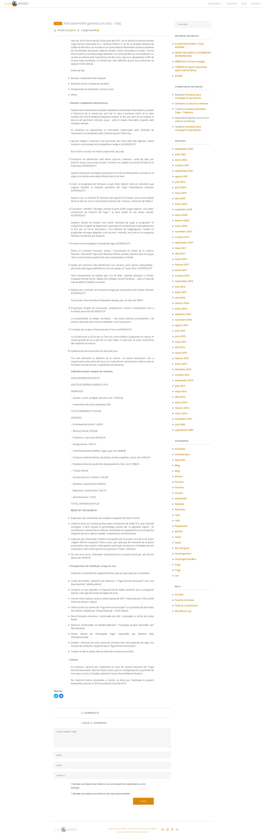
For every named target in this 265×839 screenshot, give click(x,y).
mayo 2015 (180, 341)
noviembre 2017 (183, 231)
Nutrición (180, 509)
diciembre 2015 (183, 314)
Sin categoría (182, 548)
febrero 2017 (182, 264)
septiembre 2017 (184, 242)
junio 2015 (180, 336)
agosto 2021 (181, 176)
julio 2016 (180, 286)
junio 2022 (180, 154)
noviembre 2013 (183, 418)
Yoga (177, 564)
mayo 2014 (180, 391)
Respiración (181, 526)
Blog (244, 4)
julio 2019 (180, 181)
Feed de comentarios (186, 605)
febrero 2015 (182, 358)
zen (177, 575)
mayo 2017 (180, 248)
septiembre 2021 (184, 170)
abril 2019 (180, 198)
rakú (177, 515)
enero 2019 (181, 203)
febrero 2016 (182, 303)
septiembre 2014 (184, 380)
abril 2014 (180, 396)
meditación (181, 498)
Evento (179, 476)
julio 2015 (180, 330)
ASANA (178, 75)
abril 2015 (180, 347)
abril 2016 (180, 297)
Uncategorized (183, 553)
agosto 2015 (181, 325)
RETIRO (179, 531)
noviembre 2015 (183, 319)
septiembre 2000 (184, 429)
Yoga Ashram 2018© (117, 828)
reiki (177, 520)
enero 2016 (181, 308)
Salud (178, 537)
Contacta (256, 4)
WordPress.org (183, 611)
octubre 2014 (182, 374)
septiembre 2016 (184, 281)
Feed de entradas (184, 600)
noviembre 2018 (183, 209)
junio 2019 (180, 187)
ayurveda (180, 459)
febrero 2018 (182, 220)
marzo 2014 (181, 402)
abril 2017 (180, 253)
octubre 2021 (182, 165)
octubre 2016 (182, 275)
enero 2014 (181, 413)
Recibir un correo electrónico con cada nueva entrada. (101, 794)
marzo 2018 (181, 215)
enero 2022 (181, 159)
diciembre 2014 (183, 369)
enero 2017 (181, 270)
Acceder (179, 594)
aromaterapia (182, 454)
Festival (179, 481)
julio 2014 (180, 385)
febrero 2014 (182, 407)
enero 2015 (181, 363)
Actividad (180, 448)
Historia (179, 487)
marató (179, 492)
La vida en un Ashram (197, 103)
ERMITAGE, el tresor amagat (190, 61)
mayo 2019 (180, 192)
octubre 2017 (182, 237)
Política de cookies (140, 832)
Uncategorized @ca (185, 559)
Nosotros (232, 4)
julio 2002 (180, 424)
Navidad (179, 503)
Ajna (71, 30)
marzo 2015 (181, 352)
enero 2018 (181, 226)
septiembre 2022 (184, 148)
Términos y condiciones (138, 828)
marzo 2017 (181, 259)
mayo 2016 (180, 292)
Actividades (214, 4)
